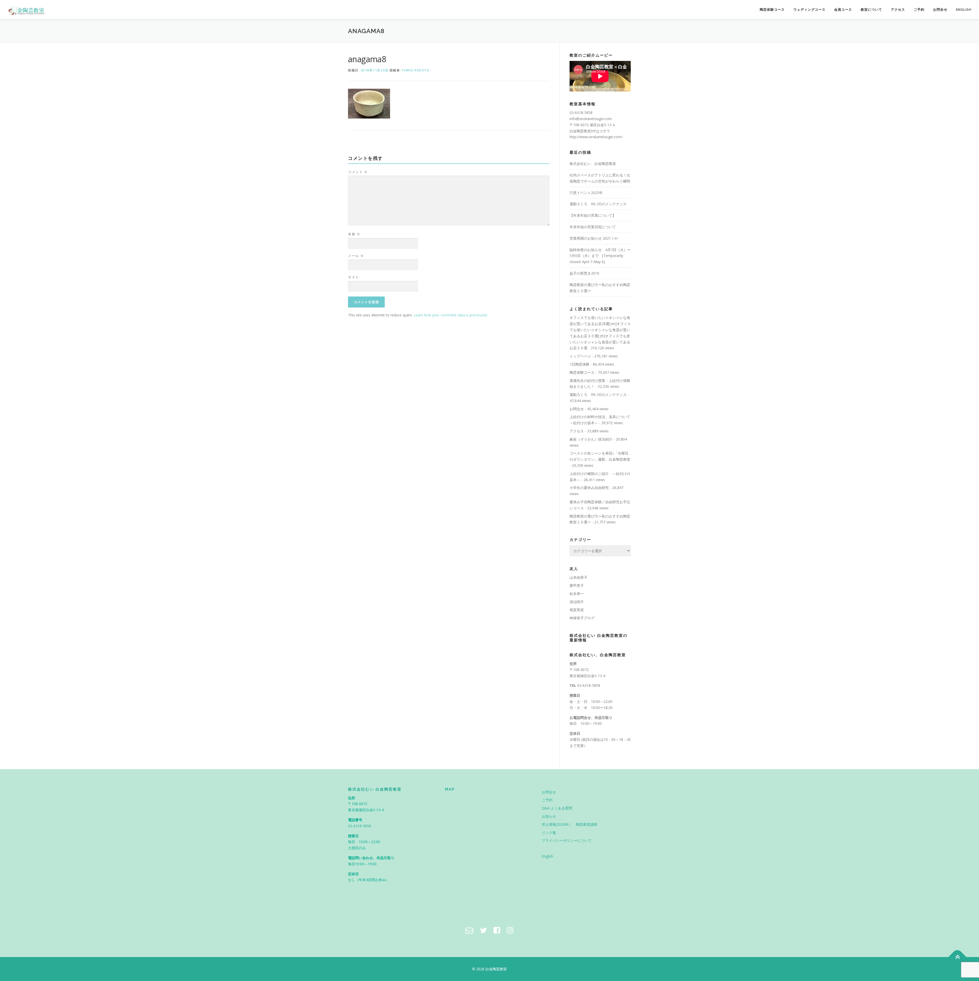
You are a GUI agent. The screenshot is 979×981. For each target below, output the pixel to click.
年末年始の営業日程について (593, 226)
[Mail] (469, 930)
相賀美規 (577, 609)
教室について (871, 9)
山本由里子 (578, 577)
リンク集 (549, 832)
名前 (354, 234)
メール (356, 255)
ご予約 (919, 9)
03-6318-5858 (588, 685)
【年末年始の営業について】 (593, 215)
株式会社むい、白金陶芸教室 (593, 163)
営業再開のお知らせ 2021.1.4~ (594, 238)
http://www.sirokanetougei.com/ (596, 136)
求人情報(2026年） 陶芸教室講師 (569, 824)
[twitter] (483, 930)
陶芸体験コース (772, 9)
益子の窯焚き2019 (584, 273)
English (963, 9)
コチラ (604, 130)
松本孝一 (577, 593)
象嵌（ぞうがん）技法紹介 (591, 439)
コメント (358, 172)
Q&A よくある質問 (557, 808)
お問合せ (940, 9)
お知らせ (549, 816)
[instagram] (510, 930)
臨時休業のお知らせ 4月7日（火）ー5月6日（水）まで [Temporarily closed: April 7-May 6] (600, 255)
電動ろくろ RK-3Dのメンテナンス (598, 203)
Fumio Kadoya (415, 70)
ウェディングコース (809, 9)
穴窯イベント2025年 (586, 192)
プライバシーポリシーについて (567, 840)
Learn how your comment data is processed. (450, 315)
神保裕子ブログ (582, 617)
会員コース (843, 9)
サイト (353, 277)
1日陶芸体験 (579, 364)
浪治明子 (577, 601)
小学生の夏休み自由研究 (589, 487)
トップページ (580, 356)
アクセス (898, 9)
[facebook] (497, 930)
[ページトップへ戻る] (957, 957)
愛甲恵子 (577, 585)
